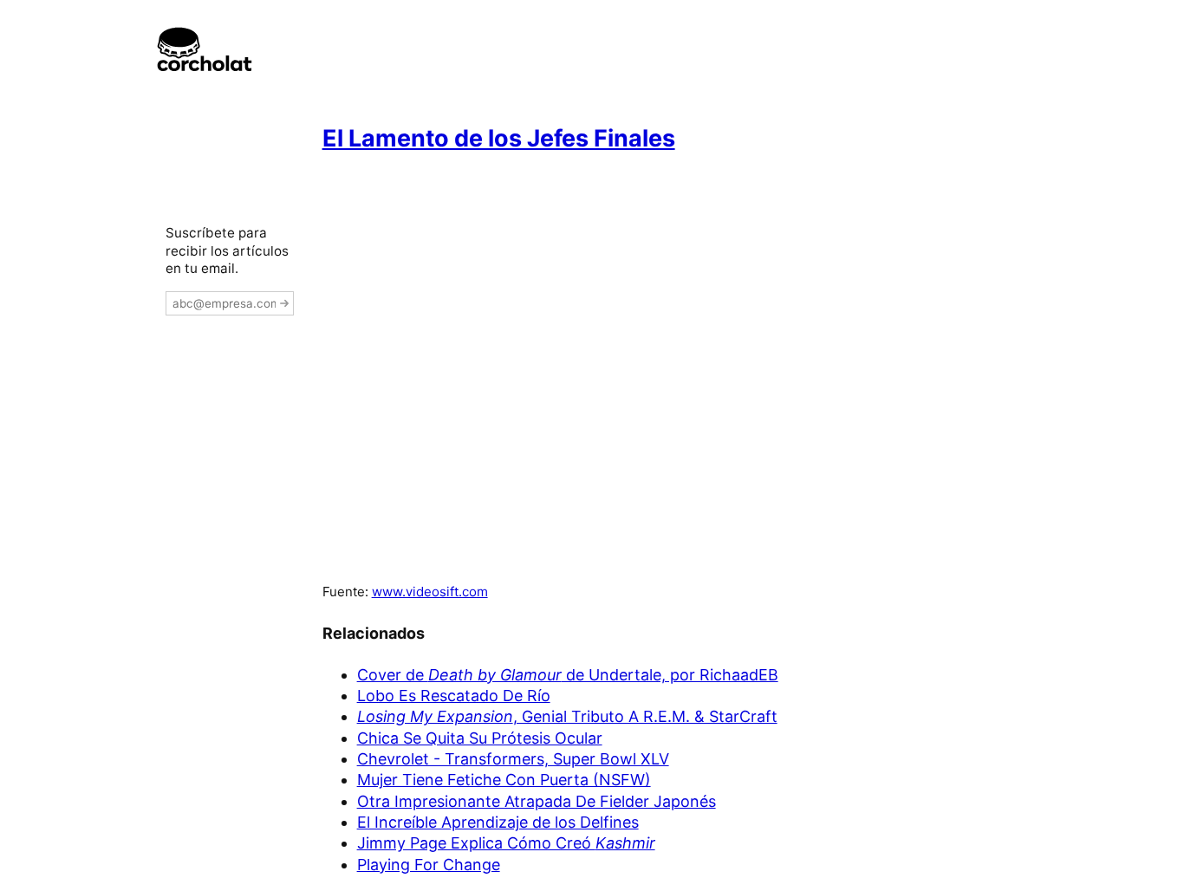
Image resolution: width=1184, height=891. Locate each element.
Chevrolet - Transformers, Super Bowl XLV (513, 759)
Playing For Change (428, 864)
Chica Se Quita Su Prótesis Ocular (479, 738)
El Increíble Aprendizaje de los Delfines (498, 822)
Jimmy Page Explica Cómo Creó (506, 843)
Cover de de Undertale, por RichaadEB (567, 675)
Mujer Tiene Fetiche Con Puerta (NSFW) (504, 780)
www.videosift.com (430, 591)
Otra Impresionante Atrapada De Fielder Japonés (536, 801)
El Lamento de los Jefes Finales (498, 138)
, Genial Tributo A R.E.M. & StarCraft (567, 716)
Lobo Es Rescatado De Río (453, 695)
